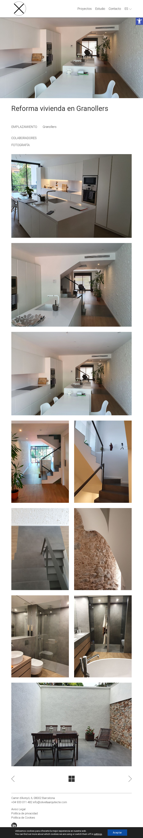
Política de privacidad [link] (24, 813)
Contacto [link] (115, 8)
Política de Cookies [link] (23, 817)
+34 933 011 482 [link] (21, 802)
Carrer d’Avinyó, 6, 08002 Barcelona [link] (33, 798)
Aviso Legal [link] (18, 809)
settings (98, 834)
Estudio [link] (100, 8)
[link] (139, 21)
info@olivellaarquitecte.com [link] (50, 802)
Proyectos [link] (84, 8)
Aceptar (117, 832)
